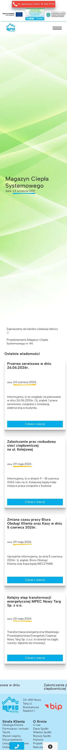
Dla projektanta (12, 739)
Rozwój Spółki (42, 736)
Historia (38, 739)
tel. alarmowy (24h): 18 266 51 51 (35, 3)
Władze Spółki (42, 732)
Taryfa (6, 732)
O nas (37, 725)
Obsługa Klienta (12, 725)
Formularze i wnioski (15, 728)
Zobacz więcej (35, 424)
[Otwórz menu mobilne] (57, 28)
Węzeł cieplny (11, 736)
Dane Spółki (40, 728)
